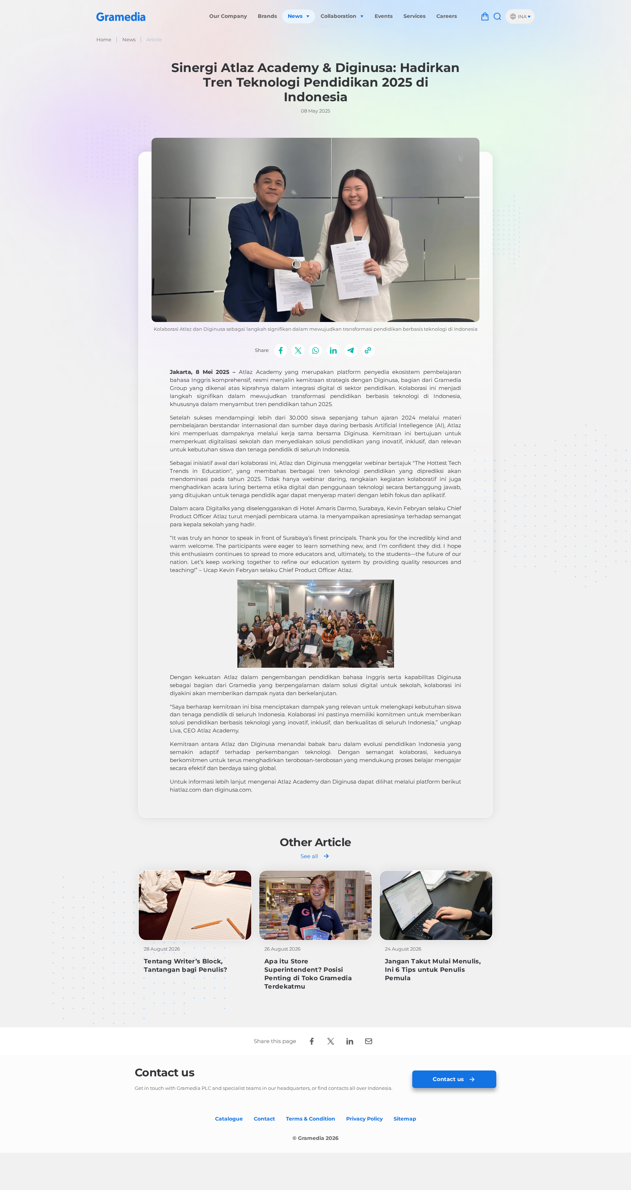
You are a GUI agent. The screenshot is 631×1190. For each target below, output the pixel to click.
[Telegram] (350, 350)
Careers (446, 16)
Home (103, 39)
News (128, 39)
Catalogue (229, 1118)
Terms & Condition (310, 1118)
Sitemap (405, 1118)
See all (309, 856)
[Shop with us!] (485, 16)
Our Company (228, 16)
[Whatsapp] (315, 350)
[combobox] (520, 16)
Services (414, 16)
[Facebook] (280, 350)
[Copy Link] (368, 350)
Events (384, 16)
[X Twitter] (298, 350)
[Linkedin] (333, 350)
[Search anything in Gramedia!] (497, 16)
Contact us (448, 1079)
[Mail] (368, 1041)
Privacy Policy (364, 1118)
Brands (267, 16)
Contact (264, 1118)
